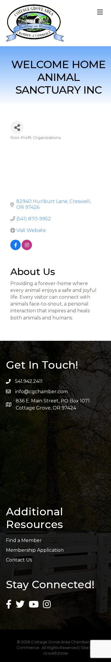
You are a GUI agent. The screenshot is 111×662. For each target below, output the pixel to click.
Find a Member (24, 540)
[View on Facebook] (15, 248)
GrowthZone (55, 653)
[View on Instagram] (27, 248)
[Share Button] (17, 127)
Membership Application (35, 550)
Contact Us (19, 560)
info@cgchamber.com (41, 391)
